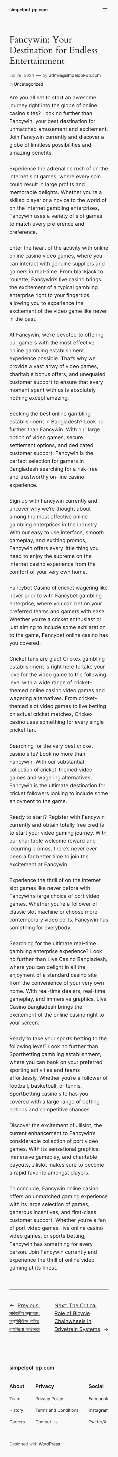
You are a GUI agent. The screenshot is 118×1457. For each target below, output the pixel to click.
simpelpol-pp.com (28, 9)
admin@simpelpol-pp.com (75, 75)
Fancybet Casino (29, 588)
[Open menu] (105, 9)
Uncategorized (28, 84)
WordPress (49, 1443)
